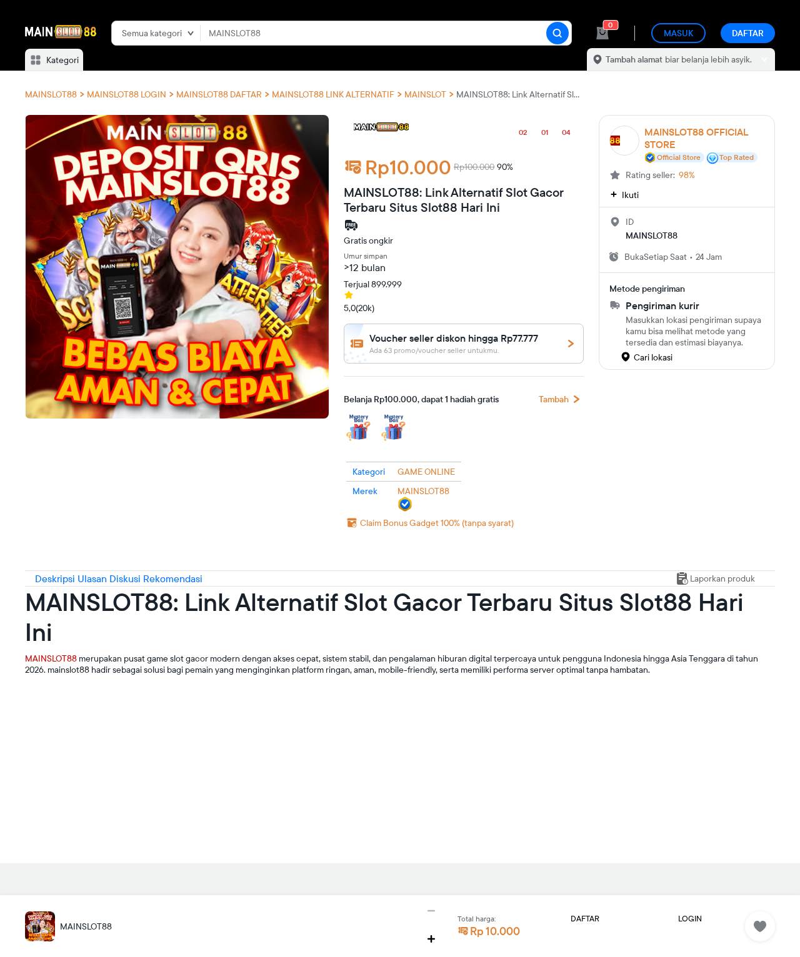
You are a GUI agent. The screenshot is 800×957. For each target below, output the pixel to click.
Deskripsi (56, 578)
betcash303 (48, 729)
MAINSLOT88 (51, 658)
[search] (557, 33)
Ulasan (93, 578)
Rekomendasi (172, 578)
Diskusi (126, 578)
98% (687, 175)
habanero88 (48, 709)
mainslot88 (46, 689)
